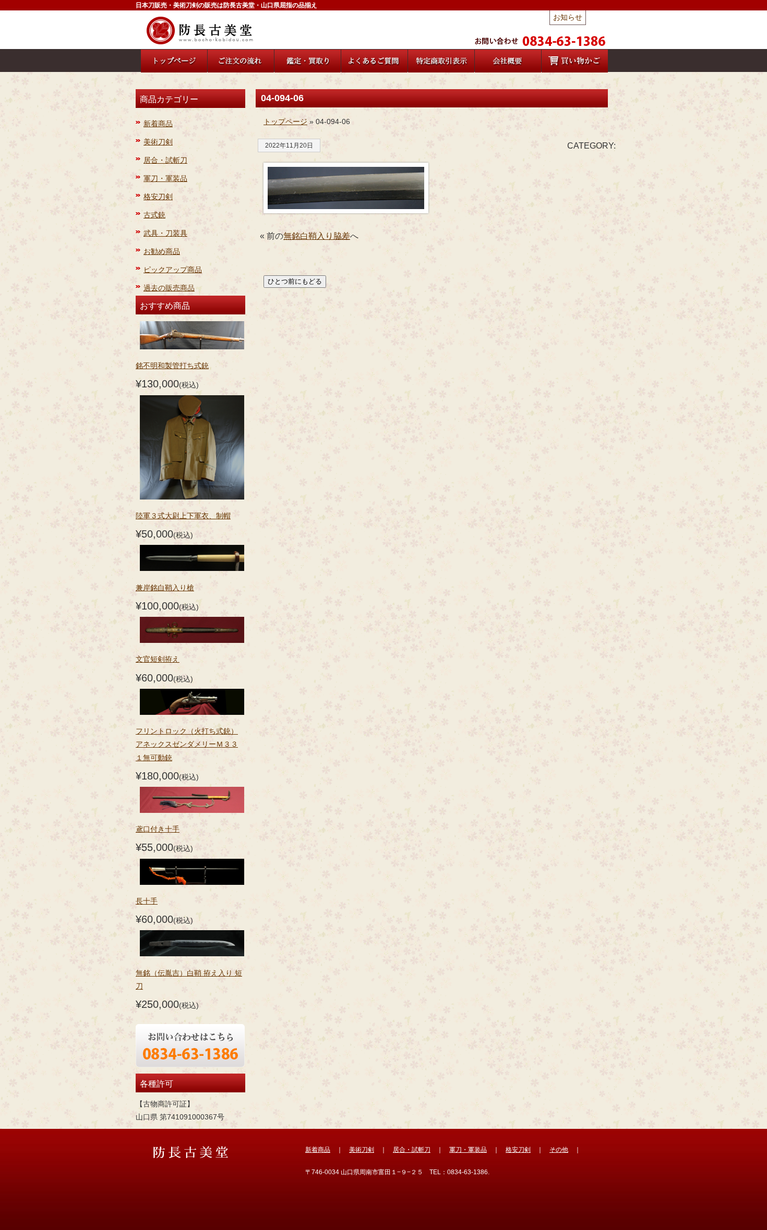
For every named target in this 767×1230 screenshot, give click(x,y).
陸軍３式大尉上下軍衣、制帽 (183, 516)
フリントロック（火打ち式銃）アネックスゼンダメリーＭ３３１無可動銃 (187, 744)
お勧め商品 (161, 251)
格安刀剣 (158, 196)
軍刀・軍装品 (165, 178)
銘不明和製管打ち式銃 (172, 365)
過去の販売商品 (169, 288)
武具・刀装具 (165, 233)
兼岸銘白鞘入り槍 (165, 587)
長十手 (147, 901)
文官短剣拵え (157, 659)
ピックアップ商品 (172, 269)
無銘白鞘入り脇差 (316, 236)
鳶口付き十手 (157, 829)
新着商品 (158, 123)
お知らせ (567, 17)
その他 (558, 1149)
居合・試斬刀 (165, 160)
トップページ (285, 121)
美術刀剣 (158, 142)
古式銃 (154, 215)
